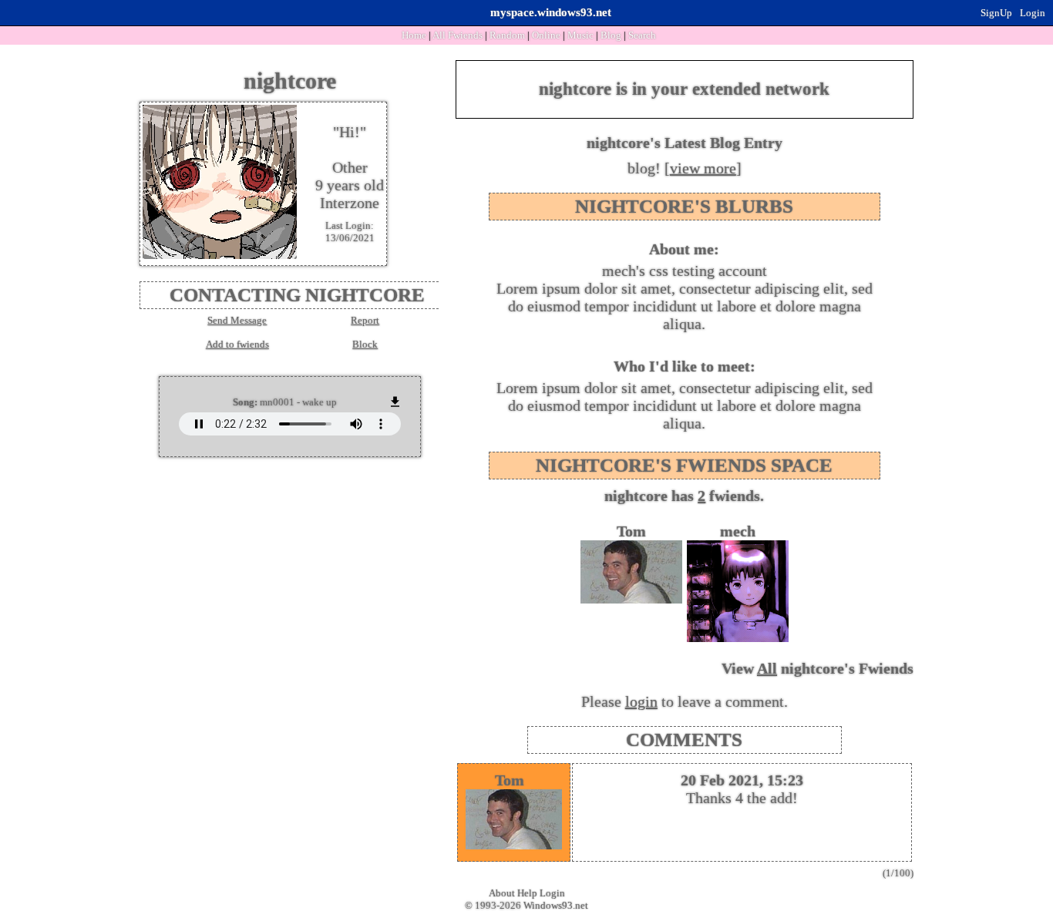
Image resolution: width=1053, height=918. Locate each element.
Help (527, 893)
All (457, 35)
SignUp (996, 12)
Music (580, 35)
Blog (611, 35)
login (641, 701)
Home (414, 35)
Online (546, 35)
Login (1032, 12)
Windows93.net (555, 905)
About (502, 893)
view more (703, 168)
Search (642, 35)
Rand (507, 35)
